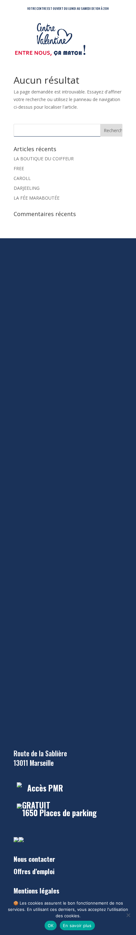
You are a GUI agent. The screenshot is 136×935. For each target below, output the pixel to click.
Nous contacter (34, 859)
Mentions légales (36, 890)
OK (51, 925)
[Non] (128, 915)
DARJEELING (27, 188)
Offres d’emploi (34, 871)
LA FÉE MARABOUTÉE (36, 198)
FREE (19, 168)
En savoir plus (77, 925)
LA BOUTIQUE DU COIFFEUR (44, 159)
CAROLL (22, 178)
